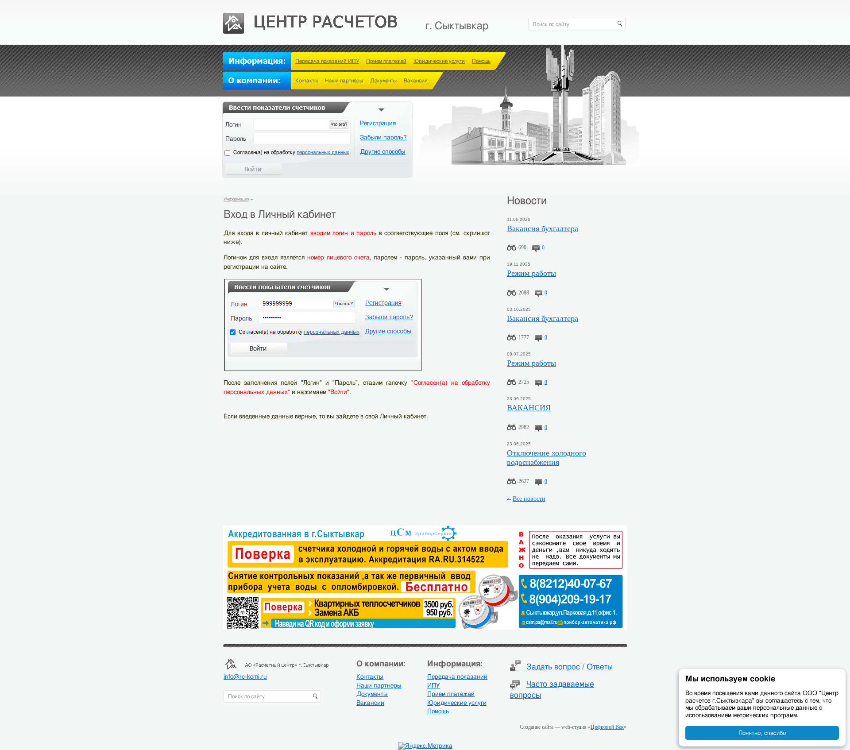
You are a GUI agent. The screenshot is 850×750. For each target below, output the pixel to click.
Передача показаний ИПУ (327, 61)
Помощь (481, 61)
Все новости (529, 498)
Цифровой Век (607, 727)
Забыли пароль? (383, 138)
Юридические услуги (439, 61)
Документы (383, 80)
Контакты (306, 80)
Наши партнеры (344, 80)
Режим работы (531, 273)
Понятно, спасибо (762, 733)
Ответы (600, 667)
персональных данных (323, 152)
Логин (233, 125)
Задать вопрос (553, 667)
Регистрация (378, 123)
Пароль (235, 139)
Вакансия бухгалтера (542, 228)
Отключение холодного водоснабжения (546, 457)
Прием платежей (386, 61)
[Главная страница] (311, 18)
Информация (236, 199)
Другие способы (383, 152)
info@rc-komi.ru (245, 677)
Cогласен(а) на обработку (291, 152)
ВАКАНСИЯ (529, 407)
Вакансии (416, 80)
